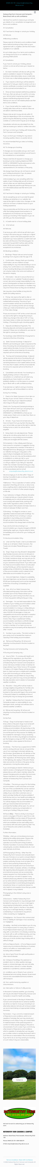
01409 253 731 (10, 3)
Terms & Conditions (12, 1160)
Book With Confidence (26, 1160)
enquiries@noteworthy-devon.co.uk (21, 471)
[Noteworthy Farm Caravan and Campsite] (19, 1113)
